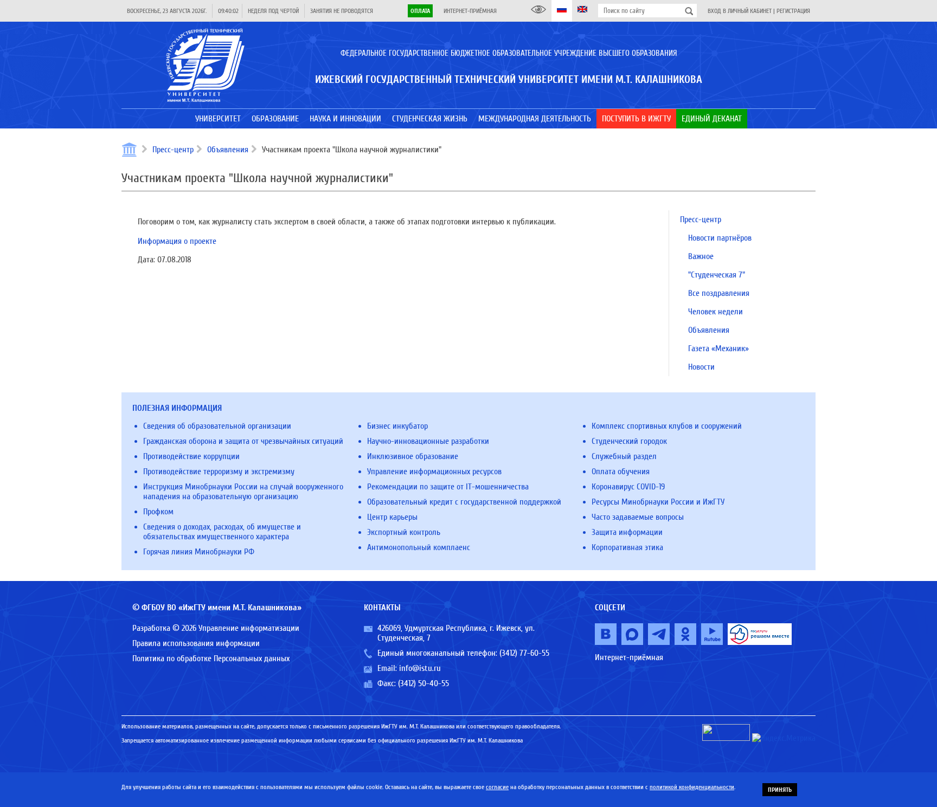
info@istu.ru (420, 668)
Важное (701, 256)
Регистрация (793, 11)
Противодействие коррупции (191, 456)
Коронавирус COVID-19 (628, 487)
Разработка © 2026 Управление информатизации (215, 628)
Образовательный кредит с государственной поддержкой (464, 502)
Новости (701, 367)
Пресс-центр (173, 149)
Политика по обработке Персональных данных (211, 658)
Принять (780, 789)
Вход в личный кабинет (740, 11)
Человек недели (715, 312)
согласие (497, 787)
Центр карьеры (392, 517)
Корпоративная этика (627, 547)
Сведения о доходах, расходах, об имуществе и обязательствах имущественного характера (222, 531)
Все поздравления (718, 293)
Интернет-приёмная (470, 11)
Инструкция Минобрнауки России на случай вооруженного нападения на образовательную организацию (243, 491)
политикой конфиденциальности (692, 787)
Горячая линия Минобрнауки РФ (198, 552)
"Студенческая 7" (716, 275)
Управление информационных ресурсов (434, 471)
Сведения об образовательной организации (217, 426)
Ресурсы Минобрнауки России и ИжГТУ (658, 502)
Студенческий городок (629, 441)
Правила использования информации (196, 643)
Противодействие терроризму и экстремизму (218, 471)
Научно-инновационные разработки (428, 441)
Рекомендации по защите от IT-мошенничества (448, 487)
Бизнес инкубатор (397, 426)
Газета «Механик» (718, 348)
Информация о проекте (177, 241)
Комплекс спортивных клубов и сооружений (667, 426)
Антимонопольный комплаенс (418, 547)
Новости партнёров (720, 238)
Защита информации (627, 532)
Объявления (227, 149)
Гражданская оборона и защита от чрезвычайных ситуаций (243, 441)
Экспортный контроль (403, 532)
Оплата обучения (621, 471)
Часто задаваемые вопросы (638, 517)
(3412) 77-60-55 (524, 653)
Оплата (420, 11)
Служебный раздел (624, 456)
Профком (158, 512)
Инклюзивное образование (412, 456)
